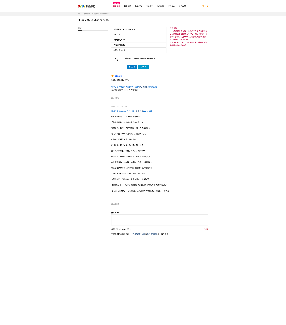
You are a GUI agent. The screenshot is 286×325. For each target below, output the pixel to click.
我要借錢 (116, 5)
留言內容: (115, 213)
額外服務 (182, 6)
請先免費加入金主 (138, 234)
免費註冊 (160, 6)
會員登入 (171, 6)
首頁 (79, 13)
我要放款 (127, 6)
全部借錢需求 (86, 13)
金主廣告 (138, 6)
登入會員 (132, 67)
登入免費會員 (152, 234)
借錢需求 (149, 6)
